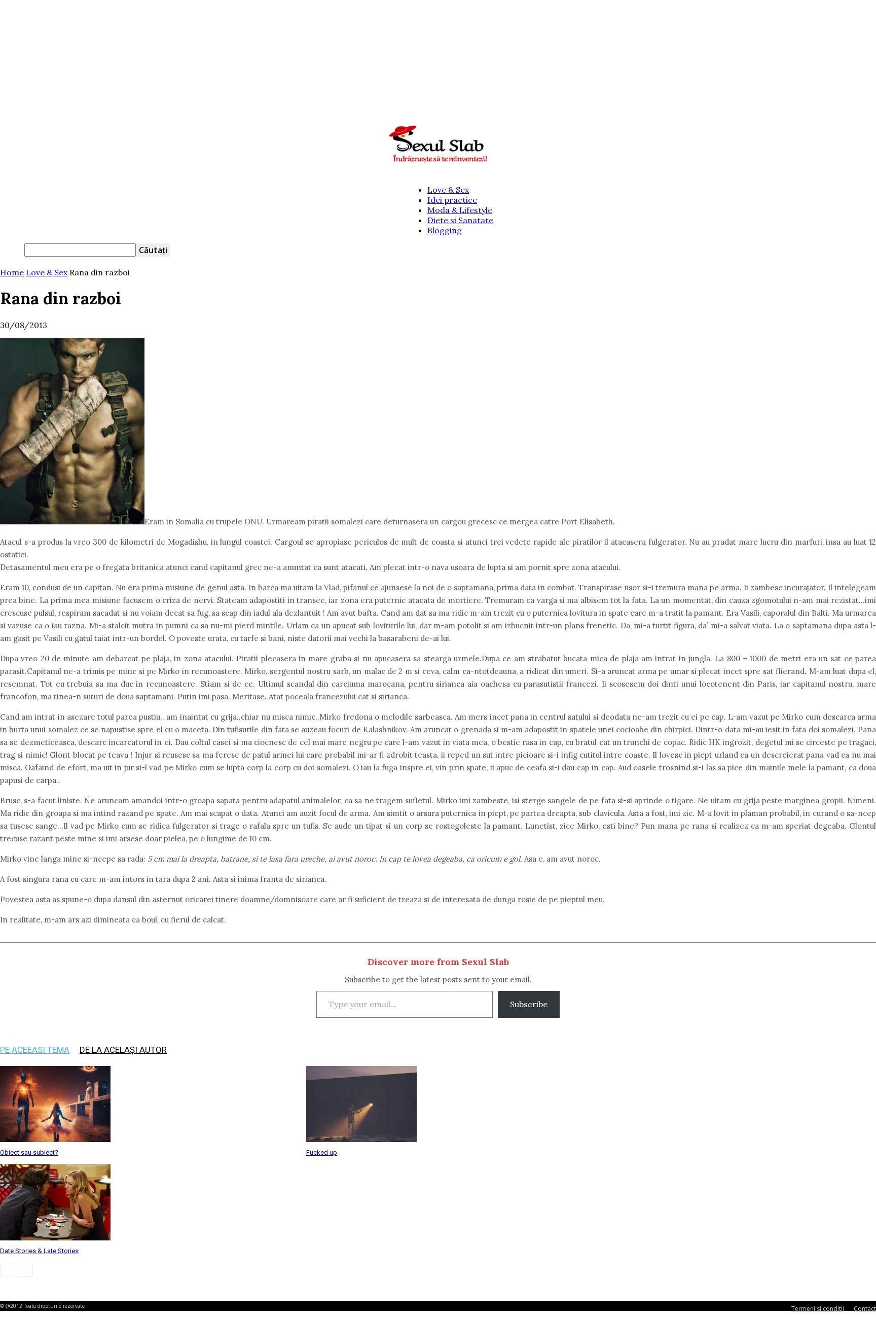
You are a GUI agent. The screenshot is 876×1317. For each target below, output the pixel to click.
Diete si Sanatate (460, 220)
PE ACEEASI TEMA (34, 1050)
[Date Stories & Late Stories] (55, 1237)
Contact (865, 1308)
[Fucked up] (361, 1139)
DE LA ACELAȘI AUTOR (123, 1050)
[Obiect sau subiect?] (55, 1139)
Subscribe (529, 1004)
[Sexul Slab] (438, 144)
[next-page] (25, 1269)
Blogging (444, 230)
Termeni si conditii (817, 1308)
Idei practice (452, 200)
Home (12, 272)
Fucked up (321, 1152)
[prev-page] (7, 1269)
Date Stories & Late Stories (39, 1251)
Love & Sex (448, 190)
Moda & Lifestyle (459, 210)
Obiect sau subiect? (29, 1152)
